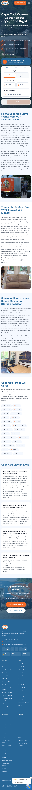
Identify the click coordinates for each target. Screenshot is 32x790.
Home (2, 10)
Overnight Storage (7, 695)
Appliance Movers (7, 692)
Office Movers (6, 678)
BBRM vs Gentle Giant (23, 730)
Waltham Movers (22, 669)
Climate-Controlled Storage (7, 699)
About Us (20, 718)
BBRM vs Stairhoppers (23, 733)
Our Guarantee (22, 724)
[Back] (4, 102)
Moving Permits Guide (8, 750)
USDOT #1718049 (14, 654)
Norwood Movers (22, 690)
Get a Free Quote (15, 604)
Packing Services (6, 672)
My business (22, 76)
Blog (3, 718)
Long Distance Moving (8, 669)
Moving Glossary (6, 724)
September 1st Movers (8, 703)
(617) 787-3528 (21, 3)
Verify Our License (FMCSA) (22, 744)
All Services (5, 709)
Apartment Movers (7, 667)
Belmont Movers (22, 699)
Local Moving (5, 664)
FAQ (3, 721)
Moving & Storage (7, 675)
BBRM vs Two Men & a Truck (23, 736)
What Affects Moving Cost (7, 736)
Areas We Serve (8, 10)
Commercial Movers (7, 681)
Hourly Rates (5, 730)
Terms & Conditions (9, 786)
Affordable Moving (7, 760)
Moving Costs (5, 727)
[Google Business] (25, 649)
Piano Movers (5, 684)
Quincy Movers (22, 675)
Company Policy (16, 786)
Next (17, 102)
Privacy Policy (3, 786)
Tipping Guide (6, 753)
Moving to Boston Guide (6, 746)
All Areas (20, 705)
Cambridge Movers (23, 678)
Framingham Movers (23, 702)
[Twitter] (16, 649)
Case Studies (21, 727)
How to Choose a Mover (6, 741)
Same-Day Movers (7, 706)
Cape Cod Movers (22, 684)
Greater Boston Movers (6, 764)
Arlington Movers (22, 696)
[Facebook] (4, 649)
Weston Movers (22, 693)
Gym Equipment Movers (6, 688)
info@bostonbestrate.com (11, 639)
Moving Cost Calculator (8, 733)
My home (9, 76)
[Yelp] (21, 649)
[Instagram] (8, 649)
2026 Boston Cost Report (7, 756)
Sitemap (22, 786)
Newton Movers (22, 672)
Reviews (4, 768)
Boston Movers (22, 664)
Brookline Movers (22, 681)
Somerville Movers (23, 687)
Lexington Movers (22, 667)
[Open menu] (29, 3)
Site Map (4, 771)
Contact (20, 721)
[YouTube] (12, 649)
